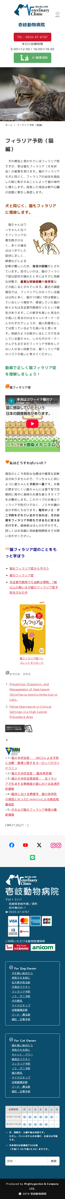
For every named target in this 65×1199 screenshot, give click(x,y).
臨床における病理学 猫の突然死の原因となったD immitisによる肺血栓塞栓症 (32, 799)
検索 (54, 1161)
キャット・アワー (22, 1054)
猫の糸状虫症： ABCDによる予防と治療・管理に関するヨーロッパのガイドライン (32, 763)
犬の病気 (17, 1001)
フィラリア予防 (21, 991)
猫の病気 (17, 1073)
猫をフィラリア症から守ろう (29, 568)
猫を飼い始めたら (22, 1045)
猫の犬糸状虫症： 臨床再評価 (31, 773)
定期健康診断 (20, 1010)
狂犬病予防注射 (21, 982)
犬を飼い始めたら (22, 973)
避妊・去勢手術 (21, 1019)
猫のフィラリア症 (22, 575)
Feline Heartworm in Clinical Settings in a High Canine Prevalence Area (30, 712)
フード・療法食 (21, 1014)
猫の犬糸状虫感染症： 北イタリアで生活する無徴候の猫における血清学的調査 (32, 784)
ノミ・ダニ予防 (21, 996)
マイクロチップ (21, 1005)
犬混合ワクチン (21, 987)
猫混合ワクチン (21, 1059)
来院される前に (21, 978)
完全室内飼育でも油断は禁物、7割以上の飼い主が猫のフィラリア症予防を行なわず (34, 587)
